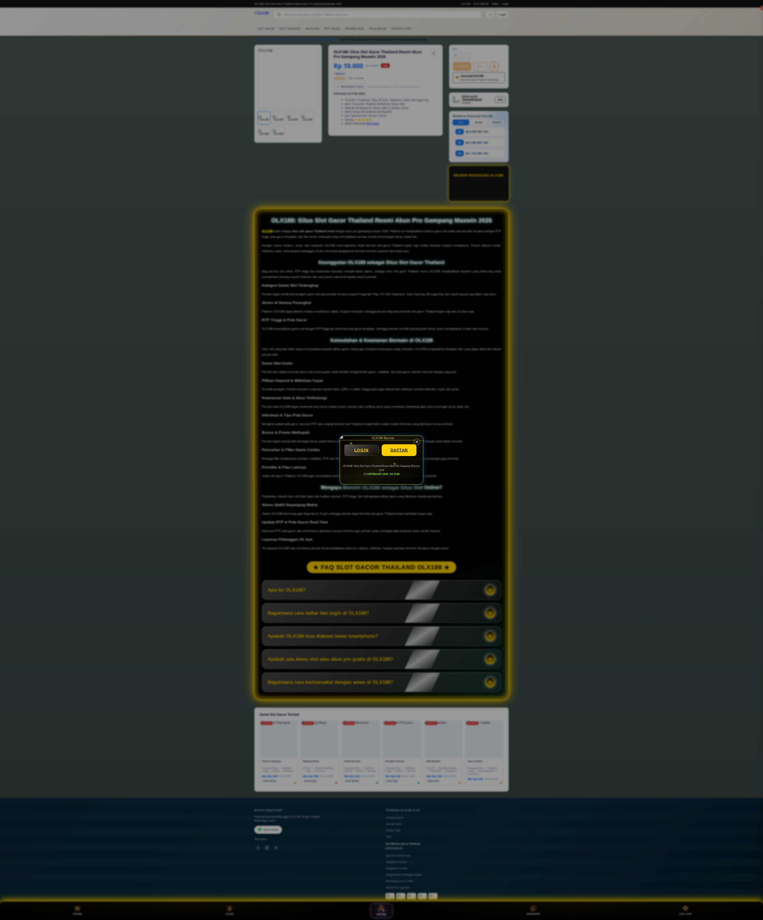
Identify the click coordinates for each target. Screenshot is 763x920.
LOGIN (361, 450)
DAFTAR (399, 450)
